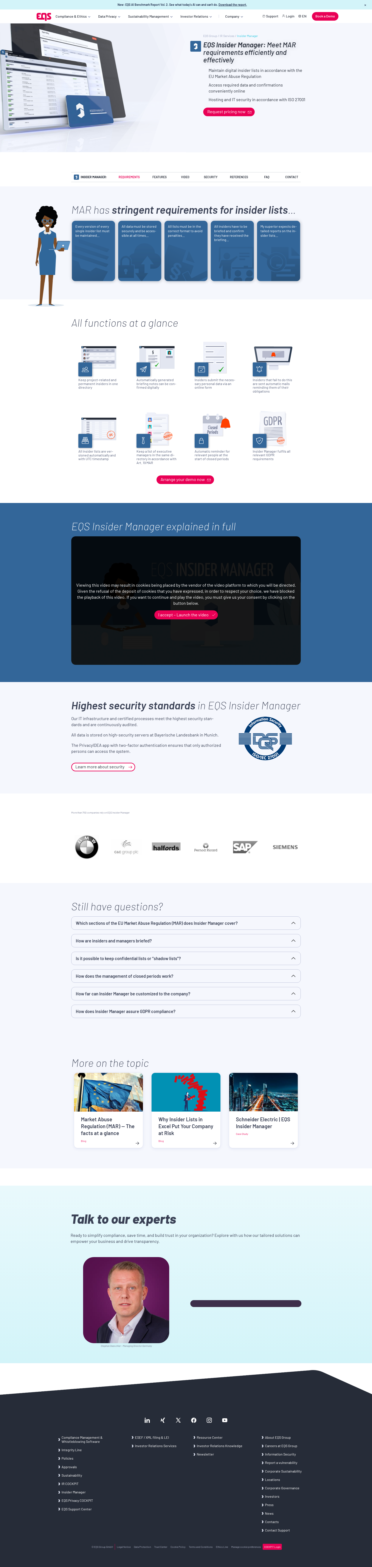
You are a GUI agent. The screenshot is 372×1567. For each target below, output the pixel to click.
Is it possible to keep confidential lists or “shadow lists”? (128, 958)
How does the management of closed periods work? (124, 976)
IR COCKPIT (70, 1484)
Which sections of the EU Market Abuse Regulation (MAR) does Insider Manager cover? (157, 923)
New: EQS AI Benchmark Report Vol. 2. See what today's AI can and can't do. (182, 4)
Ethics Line (222, 1546)
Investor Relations (194, 16)
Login (290, 16)
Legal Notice (124, 1546)
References (239, 177)
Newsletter (205, 1454)
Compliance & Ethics (71, 16)
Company (232, 16)
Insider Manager (74, 1492)
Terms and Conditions (201, 1546)
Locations (272, 1479)
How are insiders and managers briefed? (114, 940)
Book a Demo (325, 16)
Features (159, 177)
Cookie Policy (178, 1546)
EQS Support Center (77, 1509)
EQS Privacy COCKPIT (77, 1500)
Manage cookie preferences (246, 1546)
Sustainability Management (148, 16)
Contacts (272, 1522)
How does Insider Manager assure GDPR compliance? (125, 1011)
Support (272, 16)
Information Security (280, 1454)
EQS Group (210, 35)
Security (210, 177)
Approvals (69, 1467)
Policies (67, 1458)
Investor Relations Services (156, 1446)
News (269, 1513)
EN (304, 16)
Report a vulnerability (281, 1462)
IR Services (227, 35)
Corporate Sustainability (283, 1471)
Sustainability (72, 1475)
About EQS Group (278, 1437)
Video (185, 177)
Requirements (129, 177)
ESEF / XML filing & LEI (152, 1437)
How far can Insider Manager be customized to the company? (133, 993)
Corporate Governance (282, 1488)
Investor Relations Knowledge (219, 1446)
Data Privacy (107, 16)
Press (269, 1505)
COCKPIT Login (272, 1546)
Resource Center (210, 1437)
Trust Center (160, 1546)
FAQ (266, 177)
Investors (272, 1496)
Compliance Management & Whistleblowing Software (82, 1439)
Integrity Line (72, 1450)
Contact (291, 177)
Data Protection (142, 1546)
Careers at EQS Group (281, 1446)
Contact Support (277, 1530)
